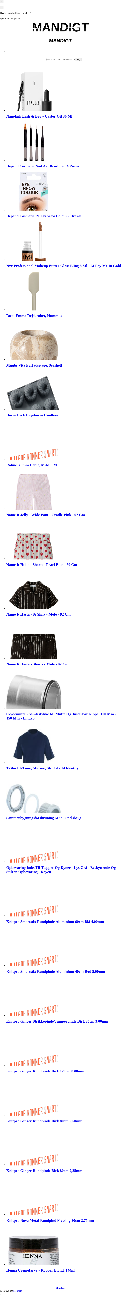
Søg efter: (5, 18)
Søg (78, 59)
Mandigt (17, 1290)
